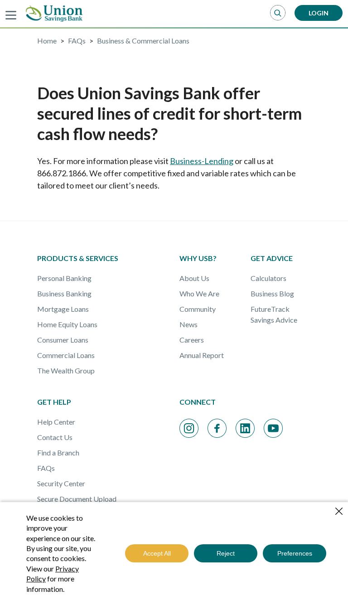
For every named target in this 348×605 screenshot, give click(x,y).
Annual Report (201, 355)
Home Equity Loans (67, 324)
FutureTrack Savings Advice (274, 314)
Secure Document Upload (76, 498)
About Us (194, 278)
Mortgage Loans (63, 309)
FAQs (46, 468)
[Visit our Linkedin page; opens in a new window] (245, 428)
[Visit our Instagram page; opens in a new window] (188, 428)
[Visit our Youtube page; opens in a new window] (273, 428)
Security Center (61, 483)
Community (197, 309)
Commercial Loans (66, 355)
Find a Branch (58, 452)
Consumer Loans (62, 339)
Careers (191, 339)
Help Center (56, 421)
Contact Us (54, 437)
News (188, 324)
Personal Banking (64, 278)
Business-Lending (201, 161)
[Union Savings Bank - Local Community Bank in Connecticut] (54, 13)
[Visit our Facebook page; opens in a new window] (217, 428)
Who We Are (199, 293)
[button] (278, 13)
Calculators (268, 278)
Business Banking (64, 293)
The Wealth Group (66, 370)
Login (319, 13)
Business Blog (272, 293)
